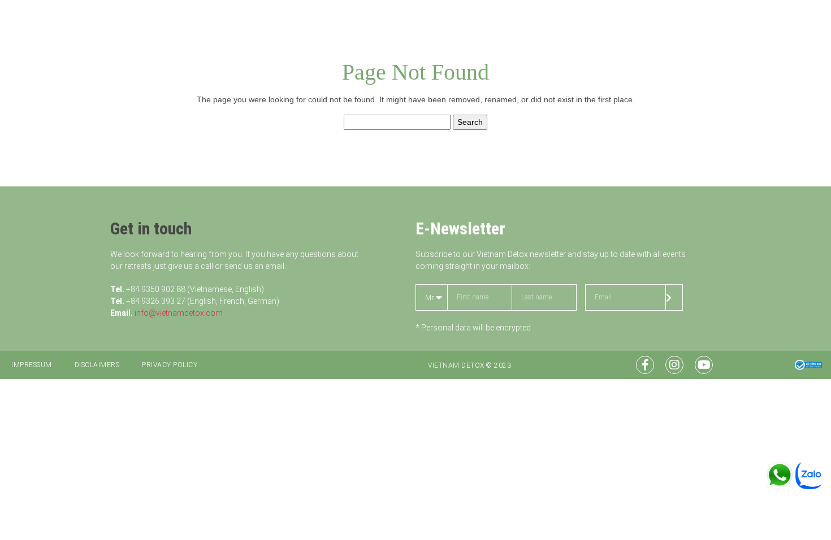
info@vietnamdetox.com (179, 312)
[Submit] (674, 297)
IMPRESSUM (31, 365)
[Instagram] (674, 365)
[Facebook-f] (645, 365)
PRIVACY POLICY (169, 365)
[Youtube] (704, 365)
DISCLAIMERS (97, 365)
